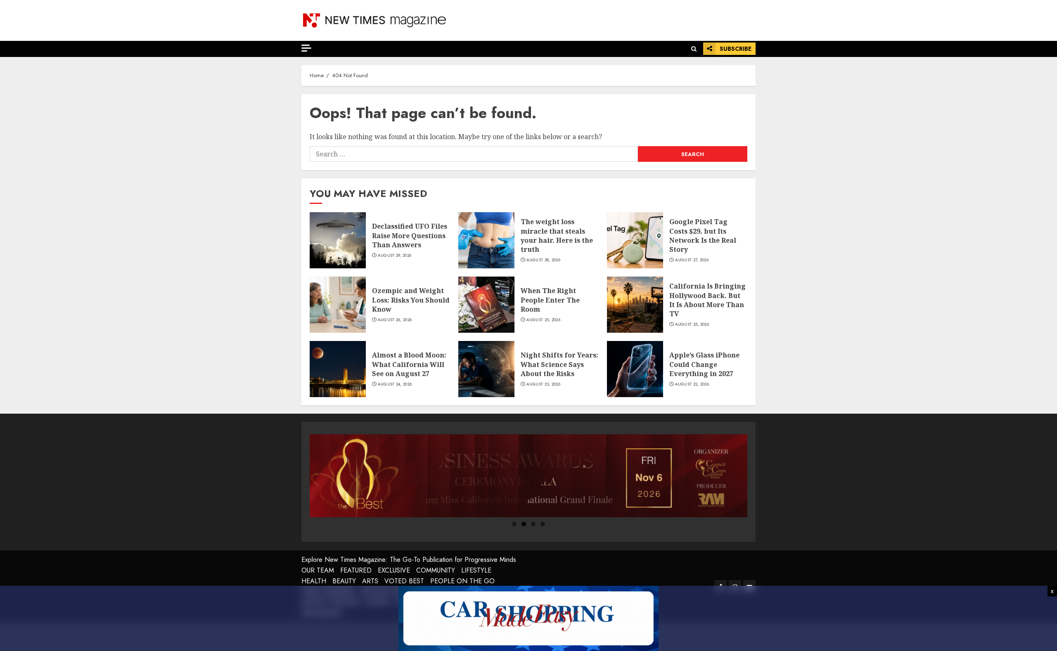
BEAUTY (344, 581)
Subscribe (735, 49)
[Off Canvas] (306, 48)
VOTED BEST (404, 581)
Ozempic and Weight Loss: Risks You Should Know (411, 300)
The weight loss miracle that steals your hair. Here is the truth (557, 235)
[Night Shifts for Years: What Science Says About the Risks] (486, 369)
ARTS (370, 581)
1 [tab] (514, 524)
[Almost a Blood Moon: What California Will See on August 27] (338, 369)
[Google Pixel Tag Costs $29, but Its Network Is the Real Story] (635, 240)
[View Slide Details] (528, 475)
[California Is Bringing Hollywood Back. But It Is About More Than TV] (635, 305)
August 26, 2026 (395, 320)
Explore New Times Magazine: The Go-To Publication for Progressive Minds (408, 559)
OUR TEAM (317, 570)
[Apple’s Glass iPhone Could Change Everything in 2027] (635, 369)
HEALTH (313, 581)
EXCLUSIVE (394, 570)
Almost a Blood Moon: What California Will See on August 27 (409, 364)
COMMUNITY (435, 570)
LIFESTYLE (476, 570)
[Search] (694, 49)
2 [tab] (523, 524)
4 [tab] (542, 524)
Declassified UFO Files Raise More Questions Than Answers (409, 235)
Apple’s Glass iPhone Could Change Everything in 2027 (704, 364)
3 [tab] (533, 524)
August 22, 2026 (692, 384)
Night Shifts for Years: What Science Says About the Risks (559, 364)
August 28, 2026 (543, 260)
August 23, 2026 (543, 384)
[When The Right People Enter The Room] (486, 305)
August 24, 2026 (395, 384)
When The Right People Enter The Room (550, 300)
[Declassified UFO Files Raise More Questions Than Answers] (338, 240)
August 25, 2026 (543, 320)
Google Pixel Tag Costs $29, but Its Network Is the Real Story (702, 235)
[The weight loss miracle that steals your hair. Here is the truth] (486, 240)
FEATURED (356, 570)
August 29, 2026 (395, 255)
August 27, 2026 (692, 260)
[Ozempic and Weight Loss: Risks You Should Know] (338, 305)
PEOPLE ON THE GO (462, 581)
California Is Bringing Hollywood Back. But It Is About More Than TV (707, 300)
